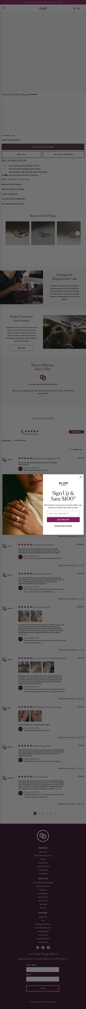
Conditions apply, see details (63, 526)
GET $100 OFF (63, 520)
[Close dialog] (81, 477)
